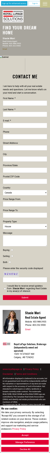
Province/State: (10, 165)
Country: (7, 187)
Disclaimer (8, 374)
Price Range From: (12, 199)
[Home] (13, 16)
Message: (8, 233)
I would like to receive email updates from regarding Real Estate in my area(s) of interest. (27, 288)
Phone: (6, 132)
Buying (6, 250)
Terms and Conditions (26, 374)
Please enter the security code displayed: (23, 268)
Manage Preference (25, 442)
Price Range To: (10, 210)
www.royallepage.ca (12, 369)
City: (5, 154)
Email (5, 49)
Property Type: (10, 221)
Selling (6, 256)
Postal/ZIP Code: (11, 176)
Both (5, 262)
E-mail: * (7, 120)
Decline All (25, 449)
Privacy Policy (19, 429)
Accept (25, 435)
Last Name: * (9, 109)
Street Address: (10, 143)
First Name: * (9, 98)
